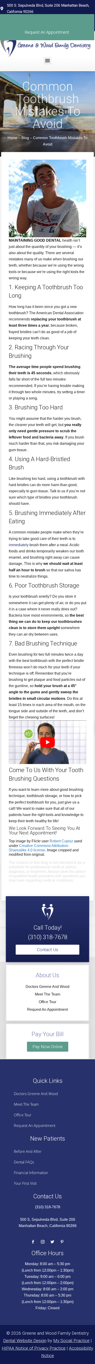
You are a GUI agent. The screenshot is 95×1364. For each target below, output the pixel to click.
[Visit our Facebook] (33, 1241)
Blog (25, 138)
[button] (47, 60)
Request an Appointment (47, 1009)
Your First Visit (25, 1183)
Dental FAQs (24, 1162)
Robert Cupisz (61, 841)
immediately (19, 545)
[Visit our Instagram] (42, 1241)
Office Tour (47, 1002)
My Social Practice (71, 1340)
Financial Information (31, 1172)
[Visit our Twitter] (52, 1241)
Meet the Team (47, 994)
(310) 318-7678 (47, 937)
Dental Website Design (24, 1340)
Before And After (28, 1151)
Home (13, 138)
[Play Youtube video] (47, 742)
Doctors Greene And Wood (47, 987)
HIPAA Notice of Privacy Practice (33, 1348)
